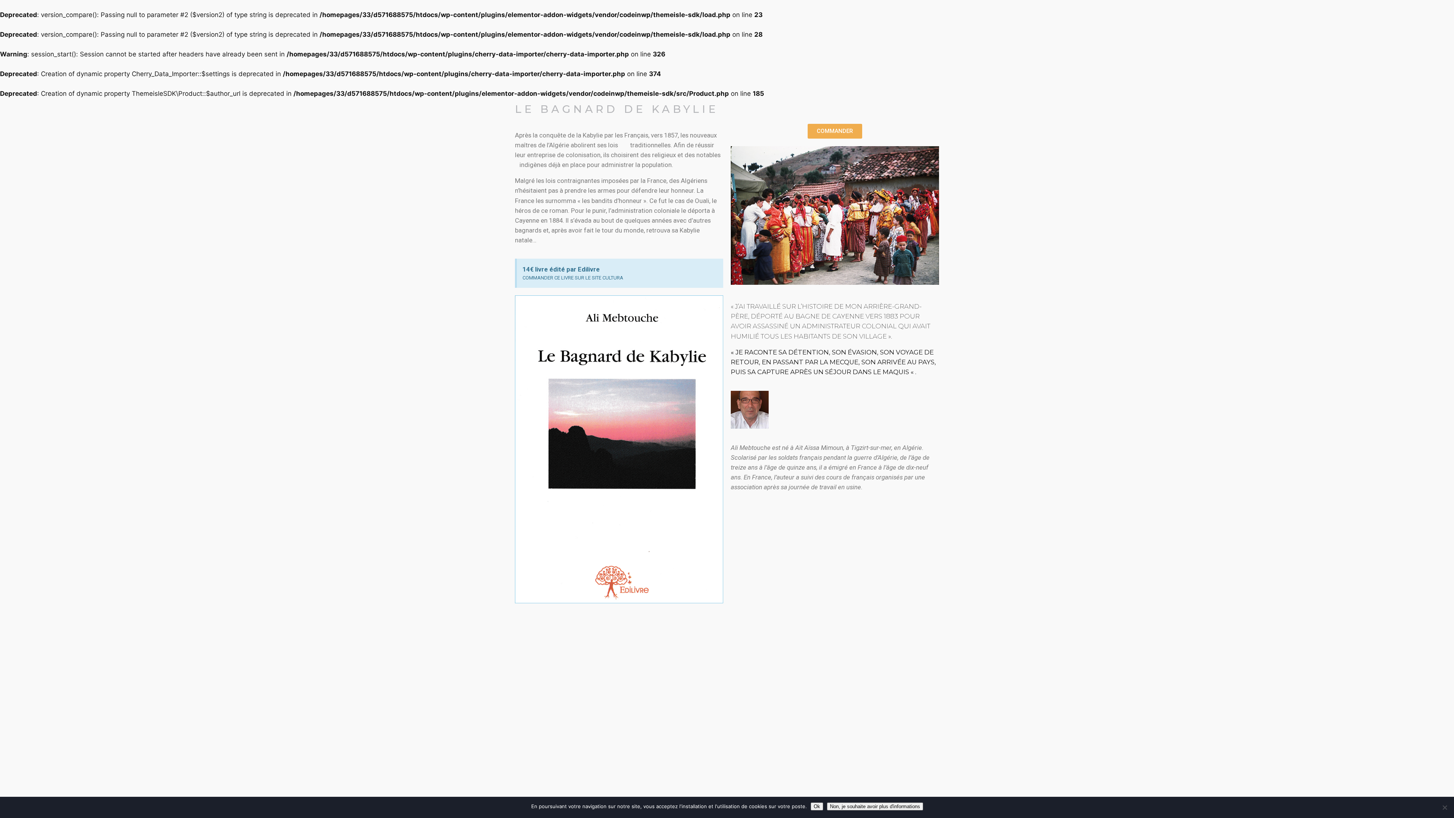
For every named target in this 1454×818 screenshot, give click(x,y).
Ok (817, 806)
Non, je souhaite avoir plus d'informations (875, 806)
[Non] (1444, 807)
